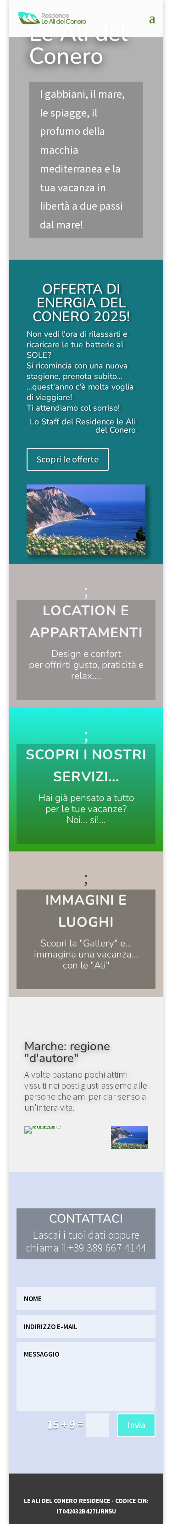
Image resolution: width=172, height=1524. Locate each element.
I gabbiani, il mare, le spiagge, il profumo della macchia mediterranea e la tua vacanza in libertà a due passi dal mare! (82, 159)
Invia (136, 1424)
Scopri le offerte (68, 459)
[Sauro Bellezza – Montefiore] (42, 1126)
